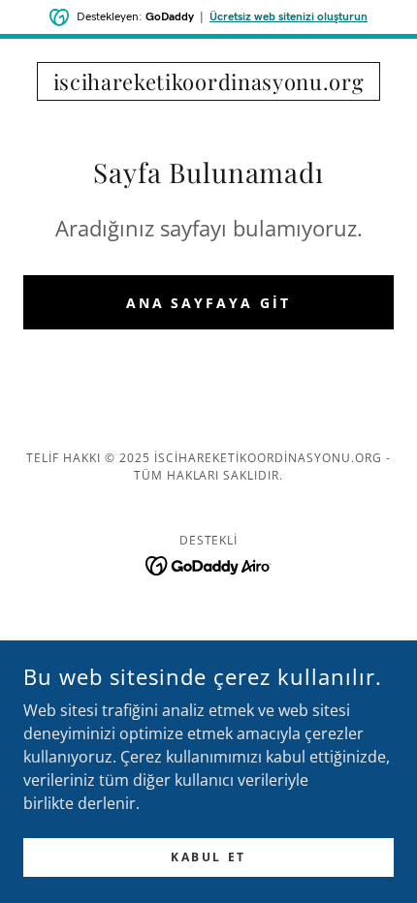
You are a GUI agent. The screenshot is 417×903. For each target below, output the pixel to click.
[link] (208, 81)
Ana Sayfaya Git (209, 303)
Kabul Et (208, 857)
